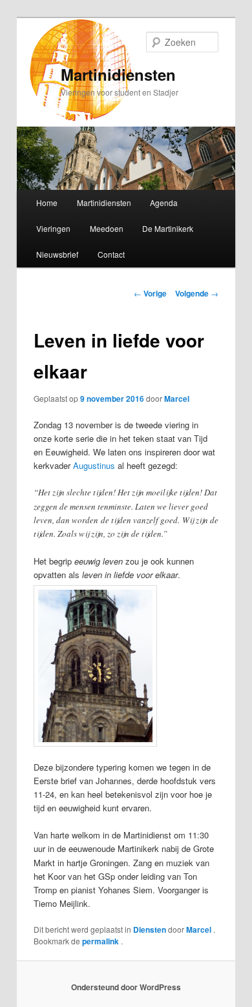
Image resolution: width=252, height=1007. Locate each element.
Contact (111, 254)
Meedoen (106, 228)
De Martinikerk (167, 228)
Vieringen (53, 228)
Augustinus (94, 465)
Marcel (176, 398)
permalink (101, 941)
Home (47, 202)
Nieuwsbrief (57, 254)
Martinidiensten (118, 74)
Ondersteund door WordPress (126, 987)
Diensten (149, 929)
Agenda (164, 202)
